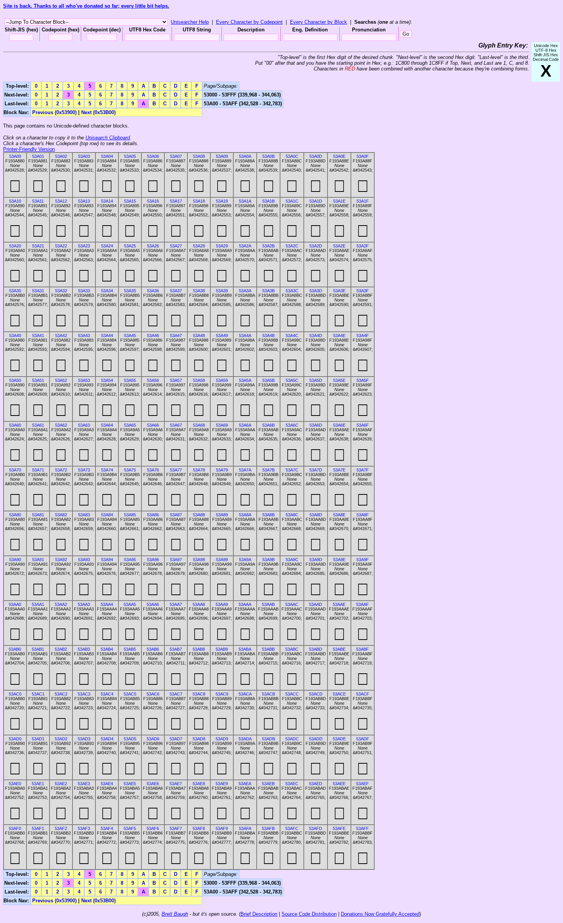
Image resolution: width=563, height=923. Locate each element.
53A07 (176, 156)
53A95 (130, 559)
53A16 (153, 201)
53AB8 (199, 649)
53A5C (292, 380)
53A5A (245, 380)
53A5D (315, 380)
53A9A (245, 559)
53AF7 (176, 828)
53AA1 (38, 604)
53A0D (315, 156)
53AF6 (153, 828)
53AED (315, 783)
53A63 (84, 425)
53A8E (339, 514)
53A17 (176, 201)
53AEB (268, 783)
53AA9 (222, 604)
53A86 (153, 514)
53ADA (245, 738)
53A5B (268, 380)
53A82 (61, 514)
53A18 (199, 201)
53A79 (222, 470)
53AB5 (130, 649)
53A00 (15, 156)
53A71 (38, 470)
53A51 (38, 380)
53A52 (61, 380)
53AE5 (130, 783)
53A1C (292, 201)
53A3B (268, 290)
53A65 (130, 425)
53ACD (315, 694)
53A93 (84, 559)
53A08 (199, 156)
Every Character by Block (318, 22)
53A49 (222, 335)
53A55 (130, 380)
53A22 (61, 246)
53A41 (38, 335)
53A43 (84, 335)
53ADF (362, 738)
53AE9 (222, 783)
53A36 (153, 290)
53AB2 (61, 649)
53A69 (222, 425)
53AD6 (153, 738)
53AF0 (15, 828)
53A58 (199, 380)
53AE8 (199, 783)
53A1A (245, 201)
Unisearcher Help (190, 22)
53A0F (363, 156)
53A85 (130, 514)
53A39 (222, 290)
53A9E (339, 559)
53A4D (315, 335)
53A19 (222, 201)
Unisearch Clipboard (107, 138)
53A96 (153, 559)
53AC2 (61, 694)
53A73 (84, 470)
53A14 (107, 201)
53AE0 (15, 783)
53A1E (339, 201)
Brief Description (259, 914)
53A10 (15, 201)
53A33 (84, 290)
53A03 (84, 156)
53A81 (38, 514)
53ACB (268, 694)
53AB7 (176, 649)
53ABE (339, 649)
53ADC (292, 738)
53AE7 (176, 783)
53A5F (363, 380)
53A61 (38, 425)
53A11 (38, 201)
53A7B (268, 470)
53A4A (245, 335)
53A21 (38, 246)
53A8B (268, 514)
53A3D (315, 290)
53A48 (199, 335)
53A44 (107, 335)
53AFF (362, 828)
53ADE (339, 738)
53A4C (292, 335)
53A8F (363, 514)
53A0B (268, 156)
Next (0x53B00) (98, 112)
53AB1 (38, 649)
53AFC (291, 828)
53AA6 (153, 604)
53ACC (292, 694)
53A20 (15, 246)
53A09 (222, 156)
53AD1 (38, 738)
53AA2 (61, 604)
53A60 (15, 425)
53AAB (268, 604)
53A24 (107, 246)
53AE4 (107, 783)
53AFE (339, 828)
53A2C (292, 246)
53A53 (84, 380)
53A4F (363, 335)
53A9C (292, 559)
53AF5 (130, 828)
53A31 (38, 290)
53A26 (153, 246)
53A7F (363, 470)
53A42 (61, 335)
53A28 (199, 246)
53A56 (153, 380)
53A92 (61, 559)
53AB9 (222, 649)
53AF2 (61, 828)
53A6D (315, 425)
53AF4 (107, 828)
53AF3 (84, 828)
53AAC (291, 604)
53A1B (268, 201)
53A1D (315, 201)
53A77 (176, 470)
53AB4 (107, 649)
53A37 (176, 290)
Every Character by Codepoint (249, 22)
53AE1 (38, 783)
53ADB (268, 738)
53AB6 (153, 649)
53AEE (339, 783)
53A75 (130, 470)
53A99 (222, 559)
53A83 (84, 514)
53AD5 (130, 738)
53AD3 (84, 738)
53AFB (268, 828)
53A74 (107, 470)
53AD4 (107, 738)
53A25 (130, 246)
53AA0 (15, 604)
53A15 (130, 201)
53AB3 (84, 649)
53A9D (315, 559)
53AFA (245, 828)
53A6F (363, 425)
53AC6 (153, 694)
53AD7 (176, 738)
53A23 (84, 246)
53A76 (153, 470)
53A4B (268, 335)
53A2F (363, 246)
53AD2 (61, 738)
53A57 (176, 380)
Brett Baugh (175, 914)
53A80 (15, 514)
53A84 (107, 514)
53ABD (315, 649)
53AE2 (61, 783)
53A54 (107, 380)
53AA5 (130, 604)
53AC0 (15, 694)
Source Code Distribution (309, 914)
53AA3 (84, 604)
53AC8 (199, 694)
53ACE (339, 694)
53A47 (176, 335)
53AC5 (130, 694)
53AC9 (222, 694)
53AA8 (199, 604)
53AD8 (199, 738)
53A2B (268, 246)
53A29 (222, 246)
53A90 (15, 559)
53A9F (363, 559)
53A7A (245, 470)
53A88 (199, 514)
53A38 (199, 290)
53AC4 (107, 694)
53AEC (291, 783)
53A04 (107, 156)
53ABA (245, 649)
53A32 (61, 290)
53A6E (339, 425)
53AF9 (222, 828)
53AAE (339, 604)
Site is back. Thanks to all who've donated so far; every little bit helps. (86, 6)
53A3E (339, 290)
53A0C (292, 156)
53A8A (245, 514)
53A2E (339, 246)
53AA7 (176, 604)
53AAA (245, 604)
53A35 (130, 290)
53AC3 (84, 694)
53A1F (363, 201)
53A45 (130, 335)
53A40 (15, 335)
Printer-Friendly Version (29, 149)
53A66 (153, 425)
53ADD (315, 738)
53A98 (199, 559)
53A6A (245, 425)
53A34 (107, 290)
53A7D (315, 470)
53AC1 (38, 694)
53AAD (315, 604)
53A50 (15, 380)
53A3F (363, 290)
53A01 (38, 156)
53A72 (61, 470)
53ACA (245, 694)
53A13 (84, 201)
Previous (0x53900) (54, 112)
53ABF (362, 649)
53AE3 (84, 783)
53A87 (176, 514)
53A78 (199, 470)
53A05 (130, 156)
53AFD (315, 828)
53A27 (176, 246)
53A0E (339, 156)
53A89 (222, 514)
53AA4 (107, 604)
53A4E (339, 335)
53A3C (292, 290)
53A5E (339, 380)
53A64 (107, 425)
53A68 (199, 425)
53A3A (245, 290)
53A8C (292, 514)
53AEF (362, 783)
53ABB (268, 649)
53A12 (61, 201)
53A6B (268, 425)
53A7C (292, 470)
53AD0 (15, 738)
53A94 (107, 559)
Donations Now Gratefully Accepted (380, 914)
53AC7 (176, 694)
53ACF (362, 694)
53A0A (245, 156)
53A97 (176, 559)
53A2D (315, 246)
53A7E (339, 470)
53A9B (268, 559)
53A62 (61, 425)
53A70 (15, 470)
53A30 (15, 290)
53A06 (153, 156)
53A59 (222, 380)
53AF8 (199, 828)
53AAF (362, 604)
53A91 (38, 559)
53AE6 (153, 783)
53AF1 (38, 828)
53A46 (153, 335)
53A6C (292, 425)
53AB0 (15, 649)
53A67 (176, 425)
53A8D (315, 514)
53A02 (61, 156)
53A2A (245, 246)
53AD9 (222, 738)
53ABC (291, 649)
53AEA (245, 783)
